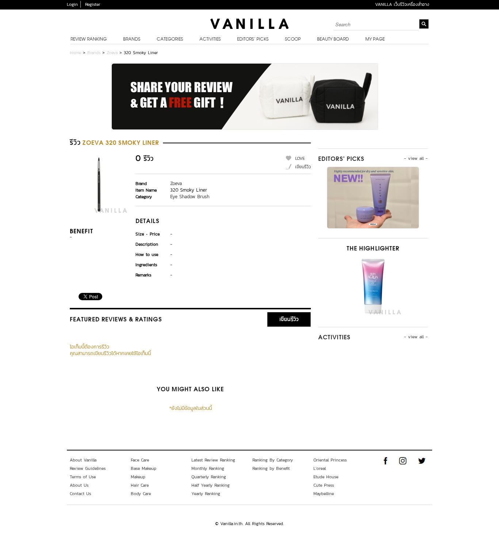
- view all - (416, 158)
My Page (375, 39)
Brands (131, 39)
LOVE (300, 158)
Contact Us (80, 493)
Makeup (138, 477)
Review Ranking (89, 39)
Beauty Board (333, 39)
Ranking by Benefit (271, 468)
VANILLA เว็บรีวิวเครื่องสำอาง (402, 4)
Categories (170, 39)
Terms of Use (83, 477)
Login (72, 4)
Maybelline (323, 493)
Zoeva (112, 52)
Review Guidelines (88, 468)
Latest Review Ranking (213, 460)
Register (92, 4)
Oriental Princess (330, 460)
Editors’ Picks (252, 39)
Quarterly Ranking (208, 477)
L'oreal (319, 468)
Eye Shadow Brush (189, 196)
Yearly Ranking (205, 493)
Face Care (140, 460)
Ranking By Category (272, 460)
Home (75, 52)
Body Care (141, 493)
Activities (210, 39)
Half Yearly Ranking (210, 485)
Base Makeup (143, 468)
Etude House (325, 477)
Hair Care (140, 485)
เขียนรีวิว (303, 166)
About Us (79, 485)
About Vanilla (83, 460)
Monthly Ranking (207, 468)
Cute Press (323, 485)
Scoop (293, 39)
